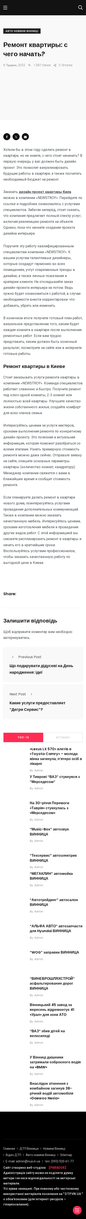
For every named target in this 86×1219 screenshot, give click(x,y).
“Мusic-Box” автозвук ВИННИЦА (49, 832)
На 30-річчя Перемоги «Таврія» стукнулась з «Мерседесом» (49, 808)
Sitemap (66, 1155)
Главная (9, 1148)
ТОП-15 (23, 737)
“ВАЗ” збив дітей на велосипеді (47, 1033)
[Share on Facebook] (6, 136)
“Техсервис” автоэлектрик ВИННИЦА (53, 858)
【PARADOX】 (57, 1167)
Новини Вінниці (54, 1148)
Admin (38, 770)
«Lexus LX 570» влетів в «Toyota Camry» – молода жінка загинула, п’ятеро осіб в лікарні (56, 756)
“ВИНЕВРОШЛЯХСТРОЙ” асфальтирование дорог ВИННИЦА (52, 983)
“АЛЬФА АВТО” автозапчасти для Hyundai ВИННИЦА (56, 928)
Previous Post (29, 656)
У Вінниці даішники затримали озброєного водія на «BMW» (55, 1062)
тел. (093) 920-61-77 (59, 1161)
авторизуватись (16, 638)
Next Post (17, 694)
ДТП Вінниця (29, 1148)
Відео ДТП (13, 1155)
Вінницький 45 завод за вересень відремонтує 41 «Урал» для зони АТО (52, 1009)
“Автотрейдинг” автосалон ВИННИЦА (54, 902)
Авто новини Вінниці (22, 31)
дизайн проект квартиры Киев (45, 192)
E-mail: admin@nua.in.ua (23, 1161)
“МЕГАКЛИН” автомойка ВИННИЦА (51, 876)
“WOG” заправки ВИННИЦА (54, 952)
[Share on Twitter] (16, 136)
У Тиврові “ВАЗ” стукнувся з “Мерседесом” (55, 779)
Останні (63, 737)
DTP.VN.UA (73, 1194)
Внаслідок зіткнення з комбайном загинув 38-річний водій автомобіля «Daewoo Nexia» (51, 1091)
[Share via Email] (25, 136)
